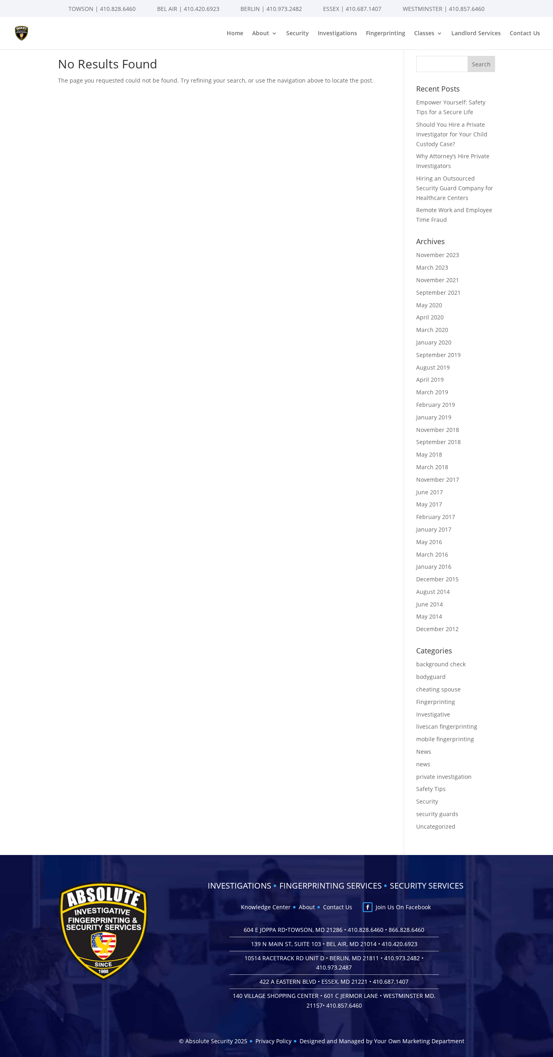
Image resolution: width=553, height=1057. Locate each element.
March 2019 (432, 392)
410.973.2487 (334, 967)
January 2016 (433, 566)
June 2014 (429, 604)
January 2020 (433, 342)
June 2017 (429, 492)
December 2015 (437, 579)
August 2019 (433, 367)
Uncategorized (435, 826)
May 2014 (429, 616)
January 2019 (433, 417)
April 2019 (430, 379)
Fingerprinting (385, 33)
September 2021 (438, 292)
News (423, 751)
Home (235, 33)
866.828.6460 (406, 930)
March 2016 (432, 554)
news (423, 764)
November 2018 (437, 430)
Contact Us (525, 33)
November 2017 (437, 479)
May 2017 (429, 504)
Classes (424, 33)
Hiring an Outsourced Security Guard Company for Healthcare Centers (454, 188)
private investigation (444, 777)
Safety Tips (431, 789)
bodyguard (431, 677)
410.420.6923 (201, 9)
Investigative (433, 714)
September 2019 (438, 355)
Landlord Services (476, 33)
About (260, 33)
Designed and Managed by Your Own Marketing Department (382, 1041)
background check (441, 664)
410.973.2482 (284, 9)
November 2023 (437, 255)
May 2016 (429, 542)
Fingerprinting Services (330, 885)
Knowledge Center (266, 907)
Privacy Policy (273, 1041)
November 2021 (437, 280)
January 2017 (433, 529)
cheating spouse (438, 689)
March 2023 (432, 267)
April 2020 (430, 317)
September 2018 (438, 442)
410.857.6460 (467, 9)
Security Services (427, 885)
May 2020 (429, 305)
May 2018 (429, 454)
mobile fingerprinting (445, 739)
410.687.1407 (363, 9)
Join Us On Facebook (403, 907)
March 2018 (432, 467)
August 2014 (433, 591)
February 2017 (435, 517)
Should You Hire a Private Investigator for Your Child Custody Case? (451, 134)
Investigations (337, 33)
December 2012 (437, 629)
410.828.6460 (118, 9)
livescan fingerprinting (446, 726)
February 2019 (435, 404)
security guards (437, 814)
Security (297, 33)
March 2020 (432, 330)
